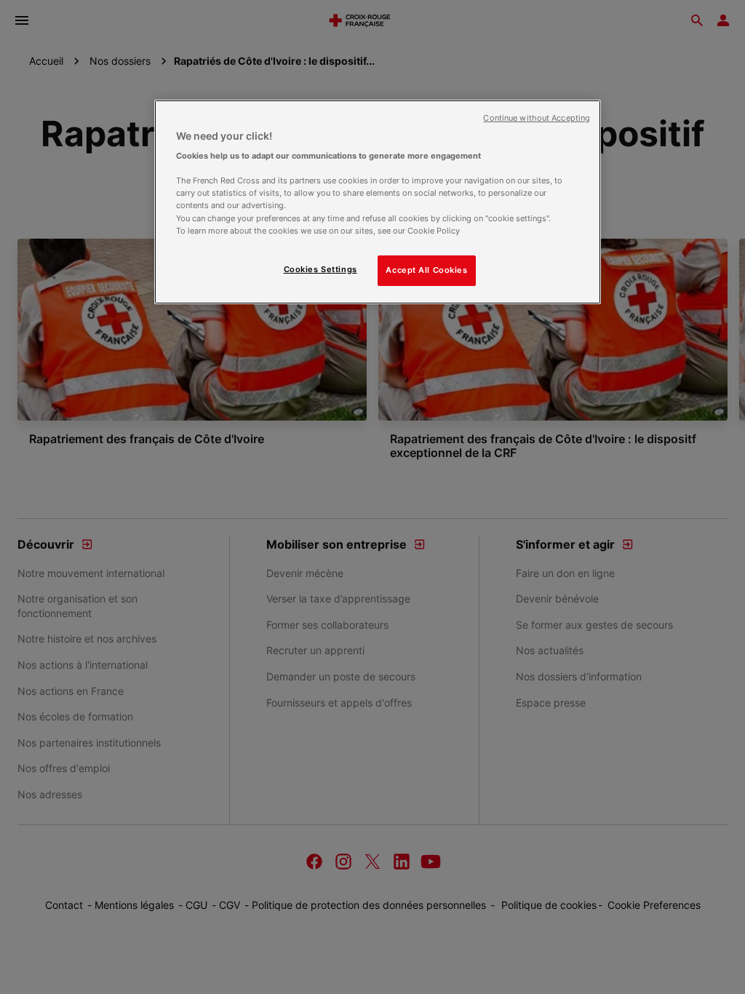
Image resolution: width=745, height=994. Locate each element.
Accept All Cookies (426, 270)
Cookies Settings (320, 269)
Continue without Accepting (536, 118)
